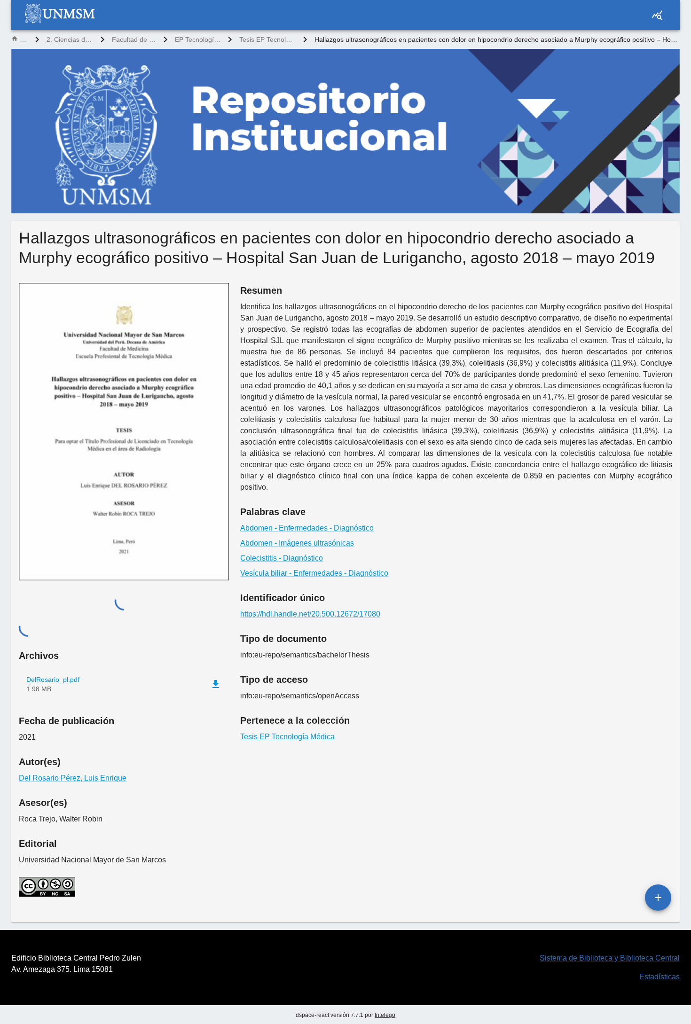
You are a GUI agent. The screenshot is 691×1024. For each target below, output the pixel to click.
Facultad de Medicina (134, 39)
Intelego (385, 1015)
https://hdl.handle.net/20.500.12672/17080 (310, 614)
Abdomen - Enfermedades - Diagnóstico (307, 528)
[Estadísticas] (657, 15)
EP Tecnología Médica (197, 39)
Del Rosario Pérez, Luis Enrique (72, 778)
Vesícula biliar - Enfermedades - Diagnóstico (314, 573)
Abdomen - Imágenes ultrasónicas (297, 543)
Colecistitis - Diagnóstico (281, 558)
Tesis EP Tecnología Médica (267, 39)
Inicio (24, 39)
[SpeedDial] (658, 897)
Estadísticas (659, 977)
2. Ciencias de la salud (70, 39)
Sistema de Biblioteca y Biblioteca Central (610, 958)
